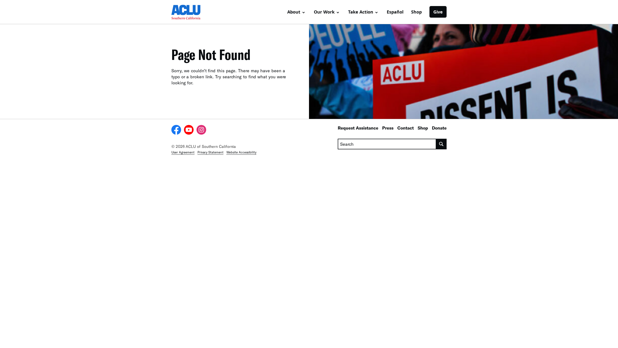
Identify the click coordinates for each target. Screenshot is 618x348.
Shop (416, 12)
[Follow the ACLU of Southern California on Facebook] (176, 130)
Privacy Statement (210, 152)
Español (395, 12)
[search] (441, 144)
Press (387, 127)
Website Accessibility (241, 152)
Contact (405, 127)
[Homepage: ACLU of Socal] (188, 12)
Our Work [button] (324, 12)
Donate (439, 127)
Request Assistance (358, 127)
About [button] (293, 12)
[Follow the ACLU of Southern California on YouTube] (189, 130)
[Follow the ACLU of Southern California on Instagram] (201, 130)
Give (438, 12)
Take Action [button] (360, 12)
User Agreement (183, 152)
